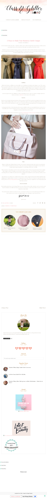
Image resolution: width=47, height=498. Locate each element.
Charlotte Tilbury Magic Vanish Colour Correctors (20, 367)
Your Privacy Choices (27, 496)
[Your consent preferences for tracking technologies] (45, 496)
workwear (13, 205)
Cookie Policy (4, 30)
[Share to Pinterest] (42, 203)
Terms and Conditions (5, 462)
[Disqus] (23, 253)
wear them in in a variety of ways (28, 112)
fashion (7, 205)
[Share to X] (40, 203)
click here (21, 94)
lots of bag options (13, 179)
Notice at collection (15, 496)
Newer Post (5, 308)
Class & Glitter (20, 493)
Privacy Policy (4, 35)
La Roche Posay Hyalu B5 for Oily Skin (17, 374)
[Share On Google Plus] (45, 203)
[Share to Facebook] (38, 203)
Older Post (42, 308)
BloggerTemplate (29, 493)
